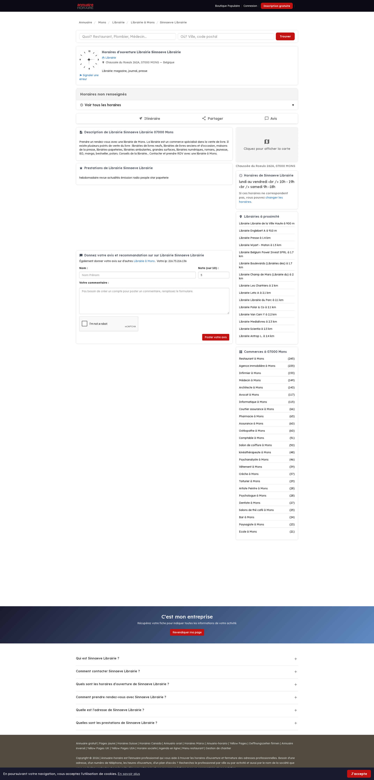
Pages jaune (107, 743)
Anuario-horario (217, 743)
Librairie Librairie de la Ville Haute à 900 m (267, 223)
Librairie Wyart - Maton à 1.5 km (260, 245)
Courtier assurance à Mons (267, 409)
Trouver (285, 36)
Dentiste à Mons (267, 503)
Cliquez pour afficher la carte (267, 148)
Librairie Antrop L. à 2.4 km (256, 336)
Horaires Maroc (194, 743)
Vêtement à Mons (267, 467)
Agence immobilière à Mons (267, 366)
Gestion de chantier (218, 748)
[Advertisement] (154, 217)
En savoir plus (129, 774)
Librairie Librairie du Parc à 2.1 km (261, 300)
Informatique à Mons (267, 402)
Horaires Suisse (127, 743)
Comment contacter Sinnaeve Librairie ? (108, 671)
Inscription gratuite (277, 5)
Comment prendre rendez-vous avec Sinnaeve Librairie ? (121, 697)
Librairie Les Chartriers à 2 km (258, 285)
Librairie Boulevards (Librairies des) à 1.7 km (265, 265)
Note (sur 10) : (208, 268)
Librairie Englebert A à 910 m (258, 230)
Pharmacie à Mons (267, 416)
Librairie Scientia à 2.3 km (255, 329)
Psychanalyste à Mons (267, 459)
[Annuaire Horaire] (85, 5)
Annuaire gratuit (86, 743)
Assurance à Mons (267, 423)
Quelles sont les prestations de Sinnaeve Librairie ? (116, 723)
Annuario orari (173, 743)
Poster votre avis (216, 337)
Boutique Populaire (227, 6)
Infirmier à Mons (267, 373)
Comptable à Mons (267, 438)
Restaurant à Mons (267, 358)
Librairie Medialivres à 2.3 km (258, 321)
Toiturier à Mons (267, 481)
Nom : (83, 268)
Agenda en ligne (169, 748)
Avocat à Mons (267, 394)
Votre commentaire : (94, 282)
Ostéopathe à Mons (267, 430)
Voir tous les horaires (103, 105)
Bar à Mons (267, 517)
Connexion (250, 6)
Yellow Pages (238, 743)
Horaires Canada (150, 743)
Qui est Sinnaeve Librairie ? (97, 658)
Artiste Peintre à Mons (267, 488)
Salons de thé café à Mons (267, 510)
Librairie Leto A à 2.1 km (255, 293)
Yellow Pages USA (123, 748)
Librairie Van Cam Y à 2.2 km (258, 314)
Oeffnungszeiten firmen (264, 743)
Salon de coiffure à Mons (267, 445)
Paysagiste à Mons (267, 524)
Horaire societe (147, 748)
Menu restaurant (193, 748)
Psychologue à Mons (267, 495)
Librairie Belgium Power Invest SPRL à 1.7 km (266, 254)
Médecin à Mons (267, 380)
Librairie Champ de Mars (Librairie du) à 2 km (266, 276)
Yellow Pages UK (98, 748)
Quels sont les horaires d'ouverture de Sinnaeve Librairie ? (122, 684)
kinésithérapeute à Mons (267, 452)
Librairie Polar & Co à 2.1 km (257, 307)
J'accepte (359, 774)
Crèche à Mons (267, 474)
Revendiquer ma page (187, 632)
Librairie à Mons (144, 261)
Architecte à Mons (267, 387)
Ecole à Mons (267, 531)
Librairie (110, 57)
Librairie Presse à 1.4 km (255, 238)
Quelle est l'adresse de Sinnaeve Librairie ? (110, 710)
